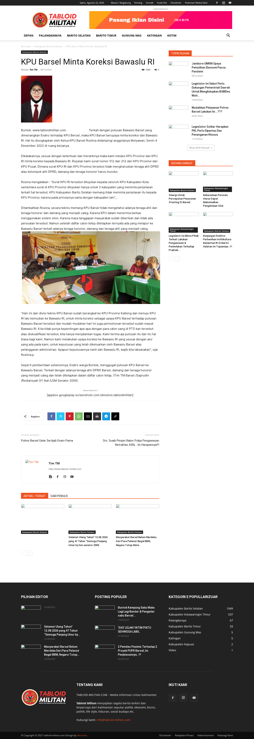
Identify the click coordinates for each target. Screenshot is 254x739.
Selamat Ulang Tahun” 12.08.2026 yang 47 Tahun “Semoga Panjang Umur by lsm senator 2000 (88, 541)
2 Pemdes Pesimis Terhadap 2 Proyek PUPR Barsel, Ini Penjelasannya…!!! (137, 650)
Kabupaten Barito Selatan (48, 46)
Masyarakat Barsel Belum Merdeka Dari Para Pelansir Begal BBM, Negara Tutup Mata (136, 541)
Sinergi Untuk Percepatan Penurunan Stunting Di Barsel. (182, 199)
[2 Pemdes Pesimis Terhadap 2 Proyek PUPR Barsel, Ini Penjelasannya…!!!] (105, 652)
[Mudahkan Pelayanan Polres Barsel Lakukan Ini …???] (179, 113)
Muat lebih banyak (199, 147)
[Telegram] (106, 416)
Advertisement (205, 735)
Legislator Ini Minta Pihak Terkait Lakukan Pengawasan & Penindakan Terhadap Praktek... (184, 243)
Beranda (26, 46)
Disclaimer (176, 2)
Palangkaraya (50, 35)
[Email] (88, 416)
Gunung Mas (131, 35)
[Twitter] (60, 416)
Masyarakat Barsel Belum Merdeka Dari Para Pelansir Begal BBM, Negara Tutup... (62, 650)
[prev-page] (23, 553)
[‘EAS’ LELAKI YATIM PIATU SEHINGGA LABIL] (105, 633)
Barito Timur (106, 35)
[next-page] (29, 553)
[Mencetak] (97, 416)
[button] (228, 36)
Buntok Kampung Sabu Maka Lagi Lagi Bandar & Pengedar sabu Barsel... (136, 611)
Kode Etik (162, 2)
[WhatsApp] (79, 416)
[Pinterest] (70, 416)
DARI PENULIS (59, 496)
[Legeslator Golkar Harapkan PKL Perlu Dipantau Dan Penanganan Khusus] (179, 132)
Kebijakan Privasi (184, 735)
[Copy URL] (115, 416)
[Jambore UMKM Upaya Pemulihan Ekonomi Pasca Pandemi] (179, 68)
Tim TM (33, 69)
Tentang (138, 2)
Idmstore (82, 735)
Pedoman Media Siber (196, 2)
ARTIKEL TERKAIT (34, 496)
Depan (28, 35)
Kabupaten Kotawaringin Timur (216, 189)
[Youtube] (230, 3)
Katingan (154, 35)
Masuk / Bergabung (121, 2)
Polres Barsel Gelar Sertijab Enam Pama (47, 440)
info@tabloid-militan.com (113, 720)
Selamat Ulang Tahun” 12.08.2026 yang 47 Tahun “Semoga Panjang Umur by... (62, 630)
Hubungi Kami (225, 735)
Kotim (171, 35)
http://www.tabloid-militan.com (65, 469)
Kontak (149, 2)
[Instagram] (223, 3)
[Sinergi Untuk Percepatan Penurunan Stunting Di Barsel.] (184, 181)
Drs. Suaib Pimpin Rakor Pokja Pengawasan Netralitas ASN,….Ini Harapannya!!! (131, 443)
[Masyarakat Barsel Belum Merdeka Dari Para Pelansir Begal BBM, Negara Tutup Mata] (137, 519)
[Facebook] (217, 3)
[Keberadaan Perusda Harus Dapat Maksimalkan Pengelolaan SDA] (218, 181)
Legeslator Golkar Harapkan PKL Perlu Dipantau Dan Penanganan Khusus (210, 130)
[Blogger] (52, 477)
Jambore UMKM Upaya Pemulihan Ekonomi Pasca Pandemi (209, 67)
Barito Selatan (78, 35)
